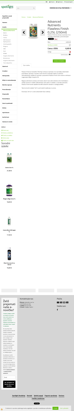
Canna (5, 37)
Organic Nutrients (8, 56)
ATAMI (5, 53)
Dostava (61, 395)
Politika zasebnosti (38, 398)
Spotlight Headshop (18, 395)
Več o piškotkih (64, 408)
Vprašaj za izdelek (52, 45)
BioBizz (5, 35)
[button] (42, 32)
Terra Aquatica (7, 63)
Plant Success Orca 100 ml (9, 264)
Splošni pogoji (38, 395)
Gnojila (29, 17)
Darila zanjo (5, 138)
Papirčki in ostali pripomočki (60, 8)
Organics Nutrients (8, 60)
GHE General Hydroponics (6, 41)
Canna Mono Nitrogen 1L (9, 231)
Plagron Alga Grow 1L (9, 199)
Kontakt (29, 395)
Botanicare (6, 58)
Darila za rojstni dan (8, 140)
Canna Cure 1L (9, 167)
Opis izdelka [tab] (26, 65)
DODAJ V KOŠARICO (59, 61)
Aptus (5, 33)
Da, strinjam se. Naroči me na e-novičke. (9, 384)
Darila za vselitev (7, 135)
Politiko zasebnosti (11, 369)
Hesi (4, 51)
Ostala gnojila (7, 44)
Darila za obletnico (7, 133)
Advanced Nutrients (9, 30)
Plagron (5, 46)
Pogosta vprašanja (51, 395)
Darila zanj (5, 130)
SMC (4, 49)
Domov (24, 17)
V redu (55, 408)
